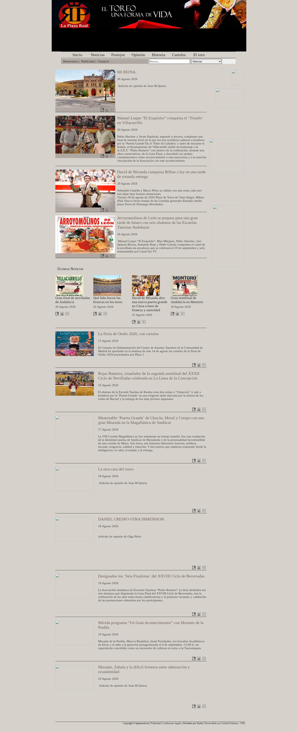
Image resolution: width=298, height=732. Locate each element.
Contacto (103, 61)
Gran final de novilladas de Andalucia (72, 300)
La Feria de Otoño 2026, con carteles (128, 333)
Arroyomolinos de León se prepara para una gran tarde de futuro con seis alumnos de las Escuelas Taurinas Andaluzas (157, 222)
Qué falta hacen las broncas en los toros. (108, 300)
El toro (199, 54)
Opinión (138, 54)
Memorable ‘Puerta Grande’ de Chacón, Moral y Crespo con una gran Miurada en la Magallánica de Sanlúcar (151, 420)
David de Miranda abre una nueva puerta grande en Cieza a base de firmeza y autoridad (149, 304)
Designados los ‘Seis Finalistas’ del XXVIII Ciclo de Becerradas (151, 576)
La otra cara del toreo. (116, 469)
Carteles (179, 54)
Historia (158, 54)
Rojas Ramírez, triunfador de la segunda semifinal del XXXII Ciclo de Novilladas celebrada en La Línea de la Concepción (148, 375)
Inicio (77, 54)
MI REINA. (126, 72)
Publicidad (88, 61)
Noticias (98, 54)
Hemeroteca (70, 61)
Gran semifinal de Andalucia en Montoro (187, 300)
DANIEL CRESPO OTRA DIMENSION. (131, 519)
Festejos (118, 54)
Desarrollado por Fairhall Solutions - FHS (225, 723)
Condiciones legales (171, 723)
